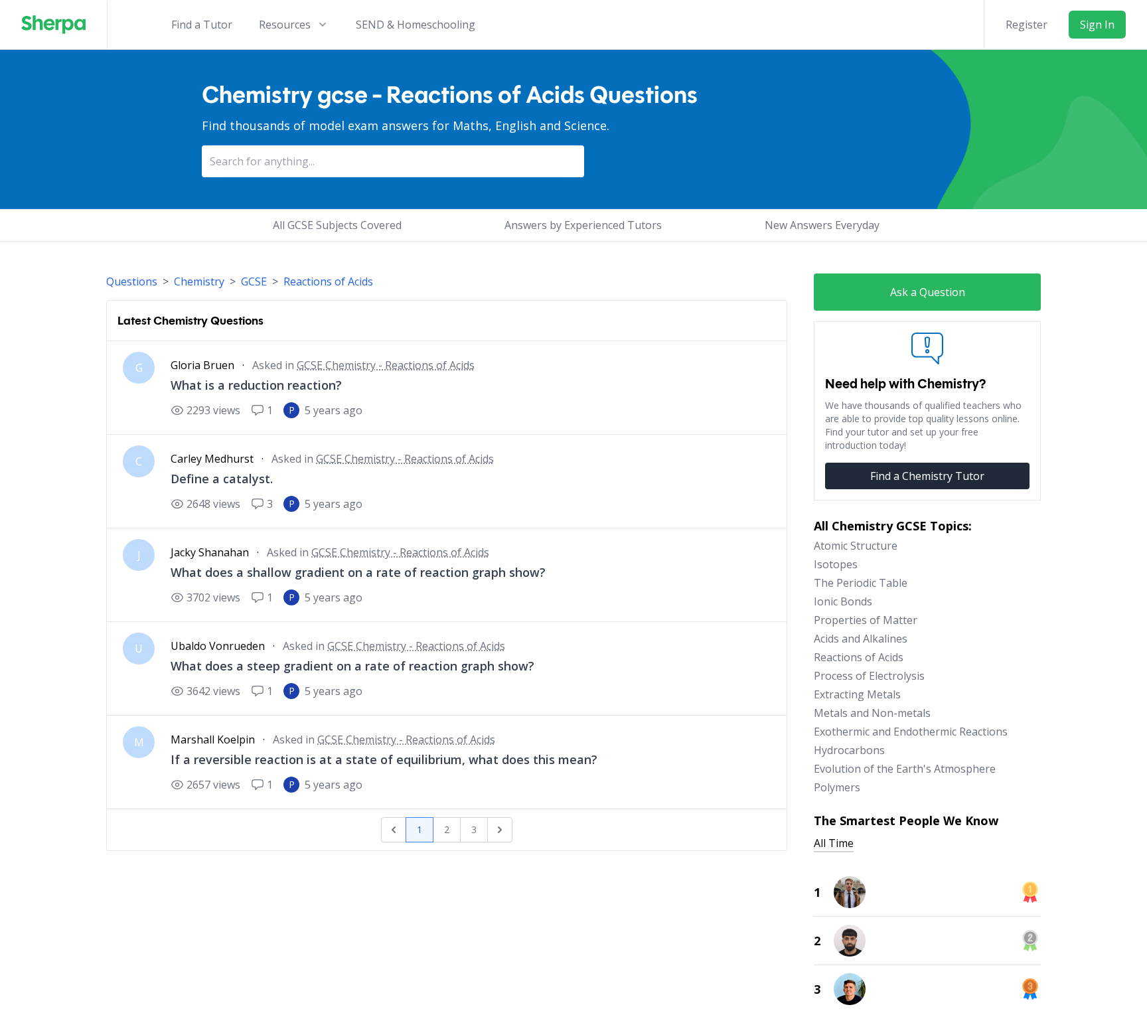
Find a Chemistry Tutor (927, 476)
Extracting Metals (857, 694)
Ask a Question (927, 292)
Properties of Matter (865, 620)
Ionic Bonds (843, 601)
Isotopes (836, 564)
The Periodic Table (860, 583)
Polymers (837, 787)
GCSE (254, 281)
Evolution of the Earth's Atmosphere (905, 768)
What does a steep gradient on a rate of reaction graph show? (352, 666)
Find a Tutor (201, 24)
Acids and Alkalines (860, 638)
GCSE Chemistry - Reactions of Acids (386, 365)
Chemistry (199, 281)
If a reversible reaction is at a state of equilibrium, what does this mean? (384, 759)
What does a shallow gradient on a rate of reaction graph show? (358, 572)
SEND (415, 24)
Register (1026, 24)
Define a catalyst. (222, 479)
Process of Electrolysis (869, 675)
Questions (131, 281)
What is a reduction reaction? (256, 385)
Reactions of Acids (328, 281)
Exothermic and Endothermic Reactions (911, 731)
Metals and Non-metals (872, 713)
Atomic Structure (855, 545)
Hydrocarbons (849, 750)
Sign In (1097, 24)
